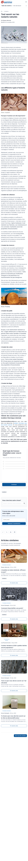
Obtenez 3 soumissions (14, 523)
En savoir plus (14, 582)
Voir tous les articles (20, 735)
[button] (26, 2)
